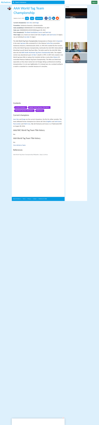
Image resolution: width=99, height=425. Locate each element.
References (40, 131)
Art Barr (34, 55)
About (17, 397)
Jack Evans (53, 35)
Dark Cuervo (38, 32)
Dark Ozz (48, 32)
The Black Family (29, 32)
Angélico (44, 35)
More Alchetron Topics (19, 166)
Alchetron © (42, 397)
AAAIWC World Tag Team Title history (39, 128)
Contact (35, 397)
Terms (24, 397)
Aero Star (29, 23)
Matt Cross (27, 145)
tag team (23, 43)
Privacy (29, 397)
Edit (27, 18)
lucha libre (50, 43)
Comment (39, 18)
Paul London (17, 145)
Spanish (59, 41)
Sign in (94, 2)
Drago (37, 23)
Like (32, 18)
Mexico (55, 57)
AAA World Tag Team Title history (24, 131)
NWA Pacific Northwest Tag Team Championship (35, 52)
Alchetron (6, 2)
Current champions (21, 128)
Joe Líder (27, 37)
